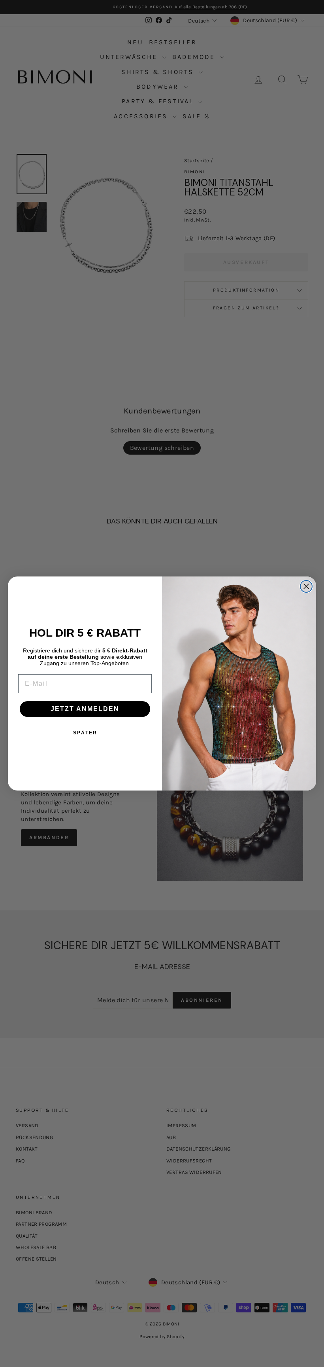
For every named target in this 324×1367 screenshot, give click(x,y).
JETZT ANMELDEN (85, 708)
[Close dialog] (306, 586)
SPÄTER (85, 733)
